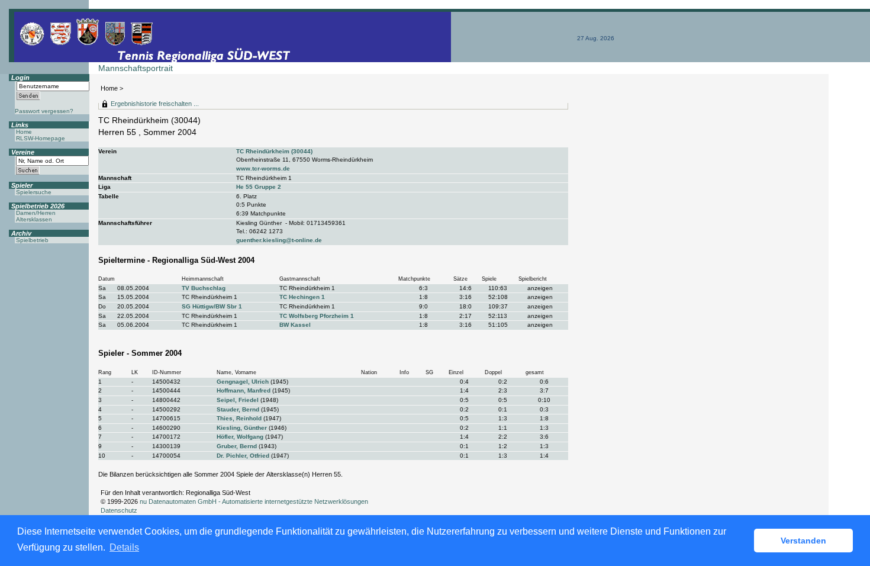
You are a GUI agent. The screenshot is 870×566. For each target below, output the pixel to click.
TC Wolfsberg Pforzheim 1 (316, 316)
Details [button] (124, 547)
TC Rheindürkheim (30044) (274, 151)
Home (109, 88)
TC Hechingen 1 (302, 297)
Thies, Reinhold (239, 418)
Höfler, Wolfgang (240, 436)
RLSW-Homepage (40, 138)
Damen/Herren (36, 213)
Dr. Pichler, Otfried (243, 455)
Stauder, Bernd (238, 409)
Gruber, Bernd (237, 446)
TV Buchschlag (203, 288)
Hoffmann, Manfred (243, 390)
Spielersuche (33, 192)
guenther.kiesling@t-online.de (279, 240)
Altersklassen (34, 219)
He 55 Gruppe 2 (258, 187)
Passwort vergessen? (44, 111)
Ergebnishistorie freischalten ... (155, 103)
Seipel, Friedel (238, 400)
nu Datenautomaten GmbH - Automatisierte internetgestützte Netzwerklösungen (254, 501)
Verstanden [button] (803, 540)
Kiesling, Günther (242, 427)
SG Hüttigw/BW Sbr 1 (212, 306)
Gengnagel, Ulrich (243, 381)
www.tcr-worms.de (263, 168)
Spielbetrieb (32, 240)
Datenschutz (119, 510)
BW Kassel (295, 324)
